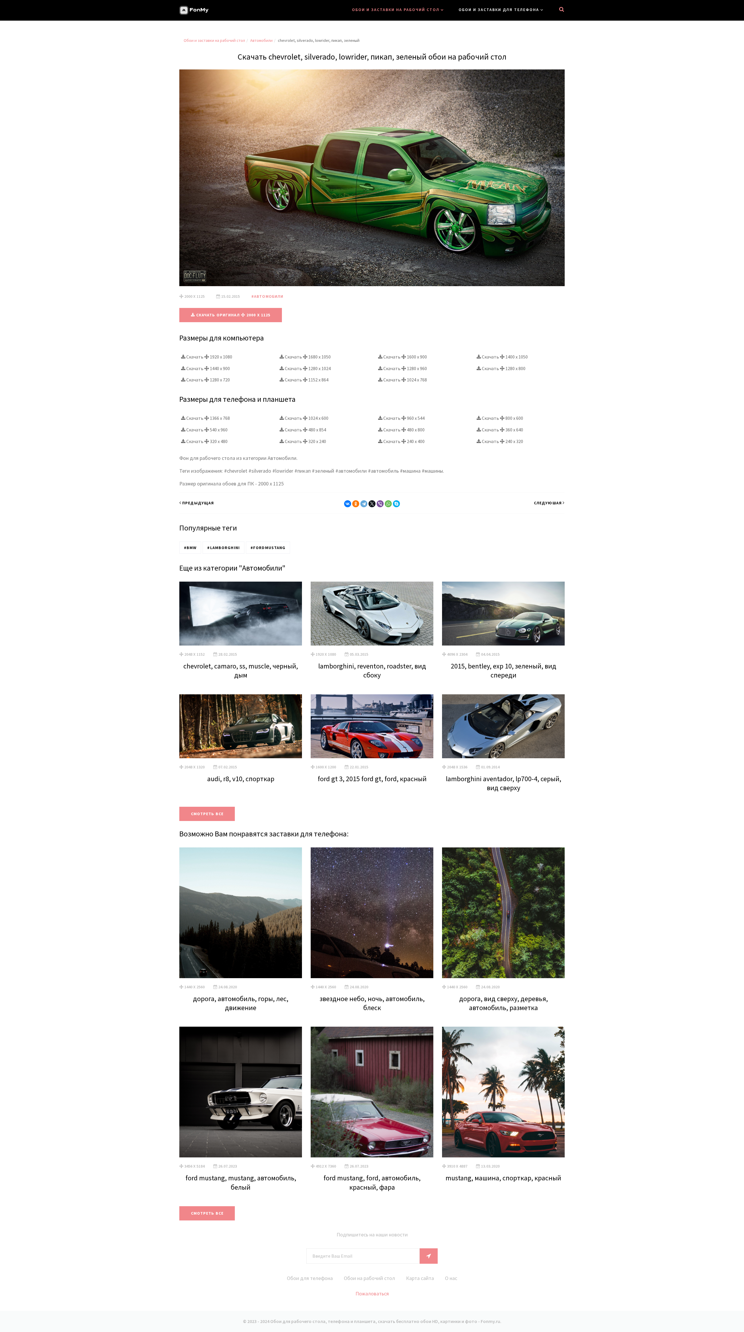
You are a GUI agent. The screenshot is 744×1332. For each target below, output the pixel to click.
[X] (372, 503)
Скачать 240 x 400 (403, 441)
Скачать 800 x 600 (502, 418)
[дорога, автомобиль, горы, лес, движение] (240, 912)
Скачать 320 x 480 (206, 441)
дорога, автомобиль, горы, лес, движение (240, 1003)
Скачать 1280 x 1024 (307, 368)
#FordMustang (268, 547)
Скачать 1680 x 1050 (307, 357)
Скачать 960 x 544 (403, 418)
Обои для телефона (310, 1278)
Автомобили (261, 40)
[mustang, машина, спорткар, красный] (503, 1092)
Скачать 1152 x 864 (306, 380)
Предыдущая (198, 502)
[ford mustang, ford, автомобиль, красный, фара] (372, 1092)
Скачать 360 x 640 (502, 430)
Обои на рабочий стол (369, 1278)
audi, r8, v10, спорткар (240, 778)
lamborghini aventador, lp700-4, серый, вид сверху (503, 783)
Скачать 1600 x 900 (404, 357)
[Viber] (380, 503)
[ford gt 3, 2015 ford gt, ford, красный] (372, 726)
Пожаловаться (372, 1293)
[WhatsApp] (388, 503)
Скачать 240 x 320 (502, 441)
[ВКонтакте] (347, 503)
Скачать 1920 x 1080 (208, 357)
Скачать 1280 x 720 (207, 380)
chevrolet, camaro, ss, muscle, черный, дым (240, 670)
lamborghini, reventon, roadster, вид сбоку (372, 670)
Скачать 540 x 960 (206, 430)
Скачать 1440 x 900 (207, 368)
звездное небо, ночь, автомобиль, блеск (372, 1003)
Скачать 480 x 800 (403, 430)
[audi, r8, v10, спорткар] (240, 726)
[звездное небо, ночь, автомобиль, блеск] (372, 912)
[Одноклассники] (355, 503)
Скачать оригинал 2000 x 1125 (233, 315)
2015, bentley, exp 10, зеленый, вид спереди (503, 670)
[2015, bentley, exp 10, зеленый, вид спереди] (503, 614)
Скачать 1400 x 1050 (504, 357)
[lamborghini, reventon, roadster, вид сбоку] (372, 614)
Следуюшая (548, 502)
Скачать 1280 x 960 (404, 368)
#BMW (190, 547)
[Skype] (396, 503)
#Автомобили (267, 296)
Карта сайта (420, 1278)
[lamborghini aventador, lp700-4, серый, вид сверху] (503, 726)
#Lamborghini (223, 547)
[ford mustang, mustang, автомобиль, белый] (240, 1092)
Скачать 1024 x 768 (404, 380)
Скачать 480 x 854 (305, 430)
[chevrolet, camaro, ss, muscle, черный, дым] (240, 614)
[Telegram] (363, 503)
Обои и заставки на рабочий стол (395, 9)
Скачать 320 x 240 (305, 441)
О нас (451, 1278)
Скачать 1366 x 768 (207, 418)
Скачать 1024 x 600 (306, 418)
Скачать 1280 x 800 (503, 368)
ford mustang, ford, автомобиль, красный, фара (372, 1182)
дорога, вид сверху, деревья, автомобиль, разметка (503, 1003)
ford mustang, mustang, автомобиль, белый (240, 1182)
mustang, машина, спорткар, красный (503, 1177)
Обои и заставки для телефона (499, 9)
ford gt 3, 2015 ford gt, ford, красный (372, 778)
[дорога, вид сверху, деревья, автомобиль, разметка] (503, 912)
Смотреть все (207, 813)
